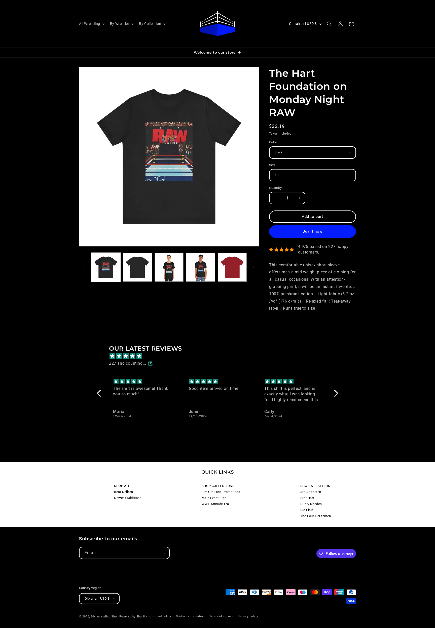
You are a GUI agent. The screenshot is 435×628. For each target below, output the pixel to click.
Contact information (190, 616)
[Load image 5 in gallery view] (169, 267)
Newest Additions (128, 498)
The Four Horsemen (315, 516)
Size (272, 165)
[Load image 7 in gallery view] (232, 267)
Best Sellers (123, 492)
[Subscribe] (163, 553)
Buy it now (312, 231)
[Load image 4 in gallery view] (137, 267)
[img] (220, 356)
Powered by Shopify (133, 616)
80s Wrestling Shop (105, 616)
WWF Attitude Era (215, 504)
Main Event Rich (214, 498)
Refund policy (161, 616)
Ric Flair (306, 510)
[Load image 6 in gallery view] (200, 267)
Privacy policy (248, 616)
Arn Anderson (310, 492)
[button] (91, 23)
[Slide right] (253, 267)
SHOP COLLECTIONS (218, 486)
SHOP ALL (122, 486)
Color (273, 142)
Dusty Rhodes (311, 504)
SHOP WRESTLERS (315, 486)
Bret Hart (307, 498)
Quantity (275, 188)
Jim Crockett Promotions (221, 492)
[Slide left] (84, 267)
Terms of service (221, 616)
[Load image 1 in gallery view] (105, 267)
